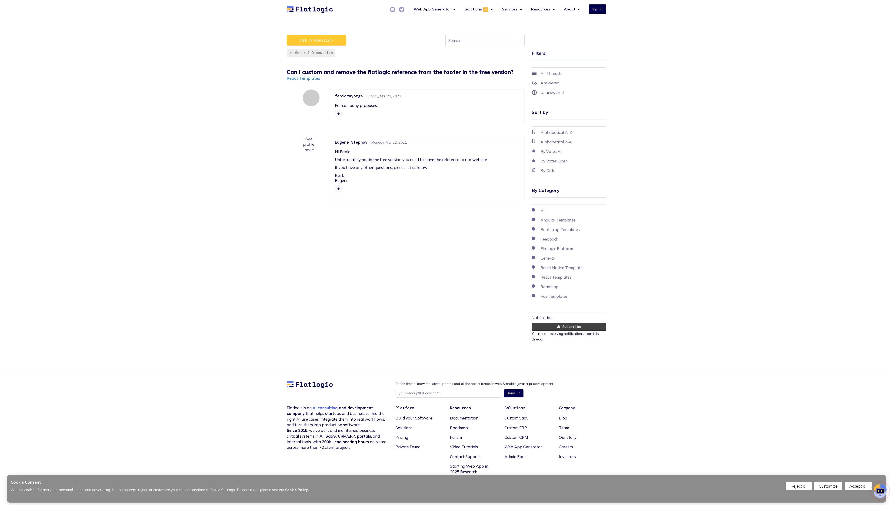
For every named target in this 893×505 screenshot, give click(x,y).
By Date (547, 170)
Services (510, 9)
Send (511, 393)
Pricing (402, 437)
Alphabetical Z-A (556, 141)
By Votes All (551, 151)
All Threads (551, 73)
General (547, 258)
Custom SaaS (516, 418)
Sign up (597, 9)
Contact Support (465, 456)
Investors (567, 456)
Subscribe (570, 326)
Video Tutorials (464, 446)
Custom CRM (516, 437)
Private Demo (408, 446)
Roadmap (549, 286)
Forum (456, 437)
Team (564, 427)
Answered (549, 82)
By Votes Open (554, 160)
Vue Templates (554, 296)
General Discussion (314, 52)
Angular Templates (558, 220)
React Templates (303, 78)
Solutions (473, 9)
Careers (566, 446)
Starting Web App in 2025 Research (469, 469)
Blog (563, 418)
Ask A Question (316, 40)
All (542, 210)
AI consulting (325, 407)
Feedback (549, 239)
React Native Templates (562, 267)
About (569, 9)
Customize (828, 486)
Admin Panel (515, 456)
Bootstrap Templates (560, 229)
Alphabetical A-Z (556, 132)
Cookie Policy (296, 490)
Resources (540, 9)
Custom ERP (515, 427)
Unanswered (552, 92)
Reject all (798, 486)
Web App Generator (523, 446)
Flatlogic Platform (556, 248)
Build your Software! (414, 418)
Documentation (464, 418)
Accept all (858, 486)
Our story (567, 437)
